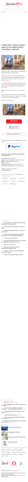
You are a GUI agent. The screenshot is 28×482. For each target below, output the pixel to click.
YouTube (14, 178)
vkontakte (6, 181)
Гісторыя (13, 450)
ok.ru (14, 181)
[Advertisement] (14, 29)
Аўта (19, 452)
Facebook (6, 178)
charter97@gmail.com (21, 475)
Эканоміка (15, 449)
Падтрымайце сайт (14, 121)
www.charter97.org (16, 470)
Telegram (14, 183)
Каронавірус (20, 454)
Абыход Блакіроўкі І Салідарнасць (8, 454)
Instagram (22, 181)
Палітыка (3, 449)
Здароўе (14, 452)
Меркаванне (19, 450)
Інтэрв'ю (3, 452)
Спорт (2, 450)
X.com (22, 178)
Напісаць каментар (14, 134)
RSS (6, 183)
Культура (7, 450)
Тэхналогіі (9, 452)
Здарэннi (21, 449)
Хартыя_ (14, 4)
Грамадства (9, 449)
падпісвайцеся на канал (14, 127)
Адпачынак (23, 452)
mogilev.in (7, 80)
